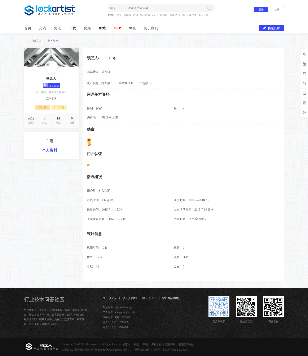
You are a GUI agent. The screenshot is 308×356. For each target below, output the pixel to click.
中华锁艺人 (25, 41)
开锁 (145, 344)
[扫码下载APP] (304, 113)
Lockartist (92, 344)
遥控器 (127, 15)
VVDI (155, 15)
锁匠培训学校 (171, 298)
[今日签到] (304, 64)
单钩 (135, 15)
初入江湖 (104, 190)
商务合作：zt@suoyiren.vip (117, 307)
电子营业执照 (142, 349)
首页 (28, 28)
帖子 (113, 8)
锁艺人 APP (149, 298)
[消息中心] (304, 83)
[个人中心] (304, 54)
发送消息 (59, 107)
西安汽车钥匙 (186, 344)
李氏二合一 (204, 15)
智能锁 (173, 15)
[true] (209, 8)
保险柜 (164, 15)
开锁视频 (191, 15)
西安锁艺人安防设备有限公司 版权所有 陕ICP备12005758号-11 (96, 349)
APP (117, 28)
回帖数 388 (126, 83)
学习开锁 (145, 15)
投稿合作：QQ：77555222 (117, 317)
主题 (49, 141)
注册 (277, 9)
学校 (132, 28)
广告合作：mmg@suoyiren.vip (119, 312)
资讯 (57, 28)
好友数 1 (107, 83)
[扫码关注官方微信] (304, 103)
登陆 (261, 9)
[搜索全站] (304, 93)
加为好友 (43, 107)
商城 (102, 28)
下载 (72, 28)
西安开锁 (170, 344)
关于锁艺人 (110, 298)
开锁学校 (156, 344)
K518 (182, 15)
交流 (43, 28)
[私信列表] (304, 74)
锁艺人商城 (129, 298)
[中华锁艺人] (49, 14)
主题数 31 (145, 83)
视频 (87, 28)
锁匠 (119, 15)
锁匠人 (37, 40)
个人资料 (49, 150)
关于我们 (151, 28)
